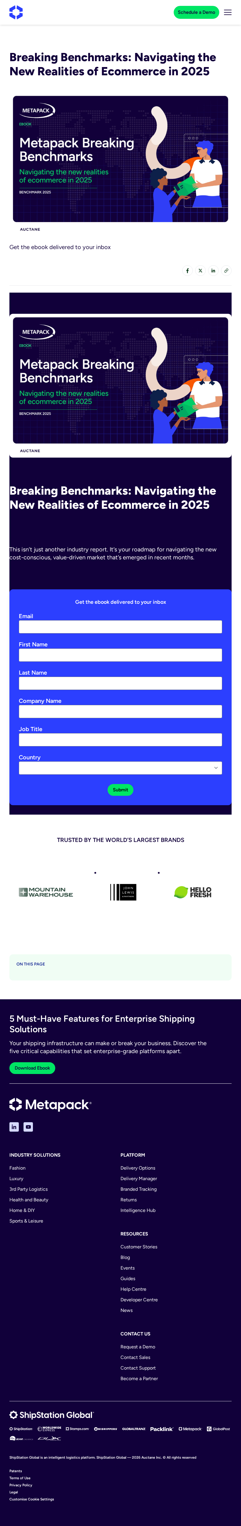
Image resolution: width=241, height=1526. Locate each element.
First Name (33, 644)
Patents (15, 1471)
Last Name (33, 672)
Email (26, 616)
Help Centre (133, 1289)
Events (127, 1268)
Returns (128, 1200)
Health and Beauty (28, 1200)
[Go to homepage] (16, 12)
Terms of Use (20, 1478)
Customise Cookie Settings (31, 1499)
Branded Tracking (138, 1189)
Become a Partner (139, 1378)
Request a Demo (137, 1347)
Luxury (16, 1178)
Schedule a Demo (196, 12)
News (126, 1310)
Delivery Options (137, 1168)
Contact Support (138, 1368)
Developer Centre (139, 1299)
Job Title (30, 729)
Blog (125, 1257)
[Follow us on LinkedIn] (14, 1127)
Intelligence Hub (137, 1210)
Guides (127, 1278)
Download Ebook (32, 1068)
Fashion (17, 1168)
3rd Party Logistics (28, 1189)
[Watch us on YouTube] (28, 1127)
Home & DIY (22, 1210)
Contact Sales (135, 1357)
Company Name (40, 700)
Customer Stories (138, 1247)
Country (30, 757)
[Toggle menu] (228, 12)
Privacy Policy (20, 1485)
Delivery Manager (138, 1178)
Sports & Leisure (26, 1221)
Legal (13, 1492)
